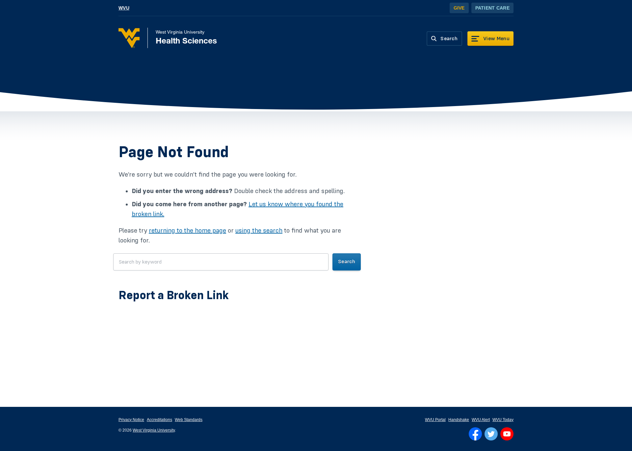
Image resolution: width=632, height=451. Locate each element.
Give (459, 8)
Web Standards (188, 419)
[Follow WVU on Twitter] (491, 433)
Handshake (458, 419)
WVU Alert (481, 419)
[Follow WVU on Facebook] (475, 433)
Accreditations (159, 419)
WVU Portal (435, 419)
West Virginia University (154, 430)
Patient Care (492, 8)
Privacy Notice (131, 419)
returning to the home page (187, 230)
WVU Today (503, 419)
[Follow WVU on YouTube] (507, 433)
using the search (258, 230)
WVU (123, 8)
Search (346, 262)
